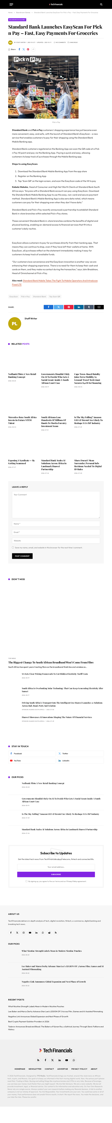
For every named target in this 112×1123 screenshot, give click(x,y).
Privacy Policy (72, 881)
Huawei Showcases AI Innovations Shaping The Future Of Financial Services (57, 717)
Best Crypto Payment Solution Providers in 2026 (28, 1021)
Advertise (62, 1069)
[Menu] (11, 4)
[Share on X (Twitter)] (24, 49)
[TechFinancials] (56, 4)
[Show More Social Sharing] (33, 49)
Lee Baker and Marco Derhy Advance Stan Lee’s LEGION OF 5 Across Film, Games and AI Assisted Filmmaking (63, 967)
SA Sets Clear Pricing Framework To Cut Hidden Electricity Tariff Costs (55, 673)
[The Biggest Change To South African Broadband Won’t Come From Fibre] (56, 619)
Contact (49, 1069)
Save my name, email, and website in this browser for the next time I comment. (48, 547)
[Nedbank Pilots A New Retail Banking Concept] (23, 359)
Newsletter (35, 1069)
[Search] (101, 4)
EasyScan (14, 296)
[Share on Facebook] (19, 49)
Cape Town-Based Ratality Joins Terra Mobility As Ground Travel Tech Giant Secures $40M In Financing (87, 378)
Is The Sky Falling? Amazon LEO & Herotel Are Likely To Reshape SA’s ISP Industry (88, 420)
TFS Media (41, 1076)
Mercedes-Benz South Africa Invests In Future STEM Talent (22, 420)
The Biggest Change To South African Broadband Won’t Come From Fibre (51, 662)
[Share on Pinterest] (28, 49)
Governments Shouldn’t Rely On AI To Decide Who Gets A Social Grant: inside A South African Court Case (55, 378)
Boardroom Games (17, 20)
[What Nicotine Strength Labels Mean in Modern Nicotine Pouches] (13, 954)
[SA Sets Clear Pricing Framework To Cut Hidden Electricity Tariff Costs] (13, 677)
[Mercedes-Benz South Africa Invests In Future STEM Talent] (23, 403)
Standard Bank (39, 296)
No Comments (61, 42)
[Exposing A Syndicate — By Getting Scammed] (23, 446)
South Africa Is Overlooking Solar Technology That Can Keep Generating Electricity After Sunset (62, 690)
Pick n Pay (25, 296)
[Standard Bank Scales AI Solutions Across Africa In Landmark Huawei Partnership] (56, 446)
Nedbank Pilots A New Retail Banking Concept (22, 375)
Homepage (20, 1069)
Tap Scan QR (54, 296)
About (94, 1069)
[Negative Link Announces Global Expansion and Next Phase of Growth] (13, 985)
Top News (12, 658)
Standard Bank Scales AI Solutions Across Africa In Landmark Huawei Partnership (54, 465)
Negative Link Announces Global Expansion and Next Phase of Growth (54, 981)
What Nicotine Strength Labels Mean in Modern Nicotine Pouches (52, 950)
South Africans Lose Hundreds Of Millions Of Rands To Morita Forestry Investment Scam (53, 421)
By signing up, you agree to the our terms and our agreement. (57, 881)
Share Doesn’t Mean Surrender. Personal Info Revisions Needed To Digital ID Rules (87, 465)
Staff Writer (21, 42)
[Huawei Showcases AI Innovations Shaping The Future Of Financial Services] (13, 721)
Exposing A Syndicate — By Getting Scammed (21, 462)
